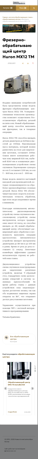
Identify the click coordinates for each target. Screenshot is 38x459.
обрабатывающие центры (11, 19)
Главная (5, 17)
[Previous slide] (5, 388)
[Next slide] (32, 388)
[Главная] (19, 3)
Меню (21, 8)
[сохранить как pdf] (33, 63)
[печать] (28, 63)
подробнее (12, 412)
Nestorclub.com (11, 451)
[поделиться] (22, 63)
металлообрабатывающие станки (20, 17)
